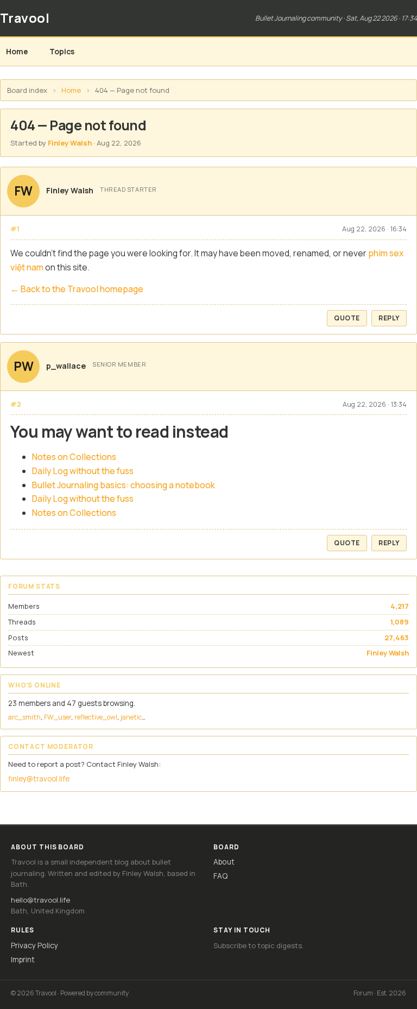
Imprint (23, 959)
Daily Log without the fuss (83, 471)
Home (17, 51)
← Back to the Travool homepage (76, 289)
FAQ (220, 876)
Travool (24, 18)
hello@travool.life (40, 900)
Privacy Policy (34, 945)
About (224, 861)
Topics (61, 51)
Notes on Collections (74, 457)
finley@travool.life (39, 779)
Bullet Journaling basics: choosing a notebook (123, 485)
